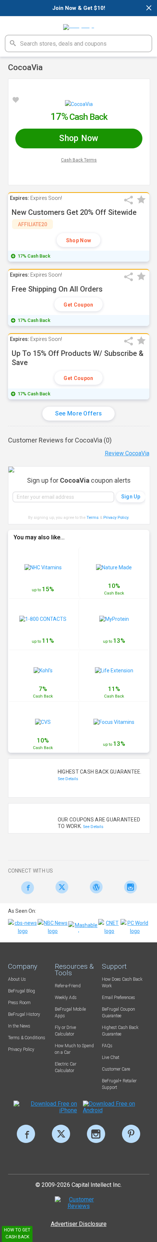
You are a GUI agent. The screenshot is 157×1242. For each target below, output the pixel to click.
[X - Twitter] (60, 887)
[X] (61, 1134)
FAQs (107, 1045)
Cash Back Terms (79, 160)
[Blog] (94, 887)
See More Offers (78, 413)
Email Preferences (118, 997)
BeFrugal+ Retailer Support (119, 1084)
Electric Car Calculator (65, 1067)
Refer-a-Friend (68, 985)
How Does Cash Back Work (122, 982)
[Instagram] (128, 887)
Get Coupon (78, 305)
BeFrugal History (24, 1014)
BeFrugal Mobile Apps (70, 1012)
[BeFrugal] (78, 24)
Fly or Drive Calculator (65, 1031)
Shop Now (78, 240)
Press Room (19, 1002)
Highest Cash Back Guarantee (120, 1031)
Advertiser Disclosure (79, 1223)
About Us (17, 979)
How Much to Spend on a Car (74, 1049)
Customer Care (116, 1069)
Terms (93, 517)
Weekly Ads (66, 997)
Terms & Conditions (26, 1037)
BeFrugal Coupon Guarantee (118, 1012)
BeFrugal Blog (21, 991)
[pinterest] (131, 1134)
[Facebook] (25, 887)
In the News (19, 1026)
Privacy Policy (116, 517)
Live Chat (110, 1057)
